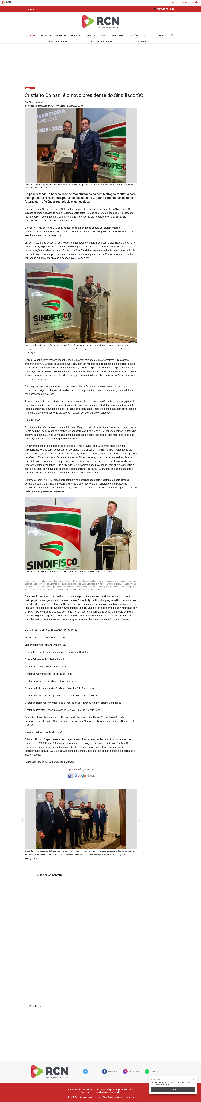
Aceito (173, 1089)
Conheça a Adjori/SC (57, 41)
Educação (76, 35)
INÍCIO (32, 35)
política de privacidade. (160, 1084)
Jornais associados (190, 2)
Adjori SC (176, 2)
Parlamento (118, 35)
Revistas (139, 41)
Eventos (91, 35)
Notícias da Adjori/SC (101, 41)
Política (148, 35)
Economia (61, 35)
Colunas (44, 35)
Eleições (134, 35)
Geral (103, 35)
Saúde (161, 35)
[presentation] (22, 821)
